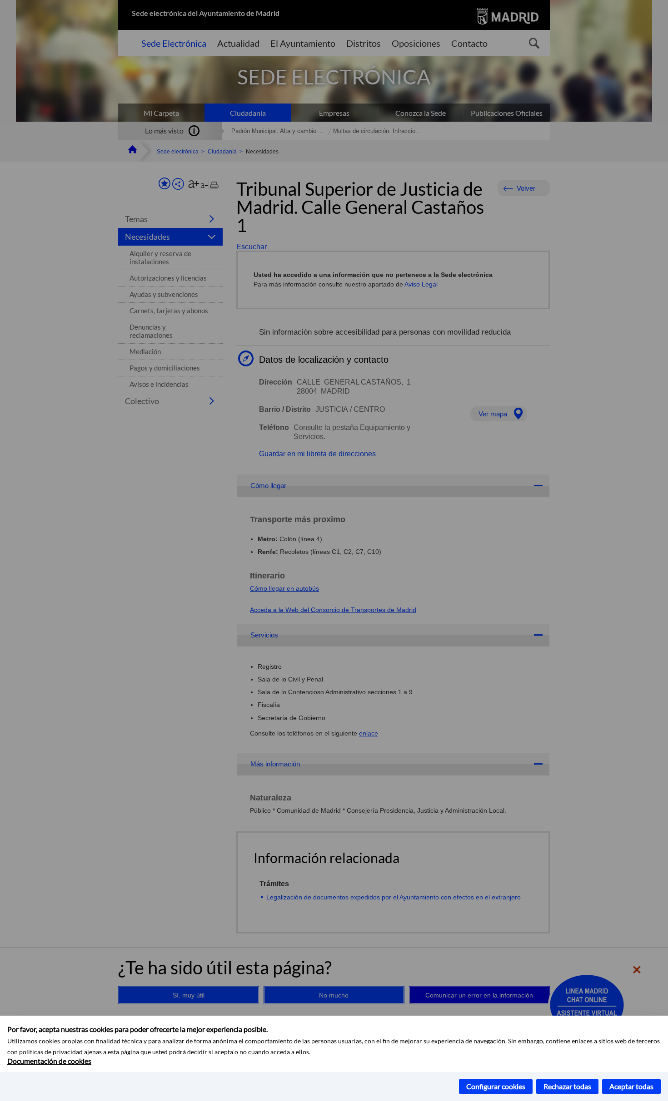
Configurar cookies (495, 1086)
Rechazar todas (567, 1086)
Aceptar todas (631, 1086)
